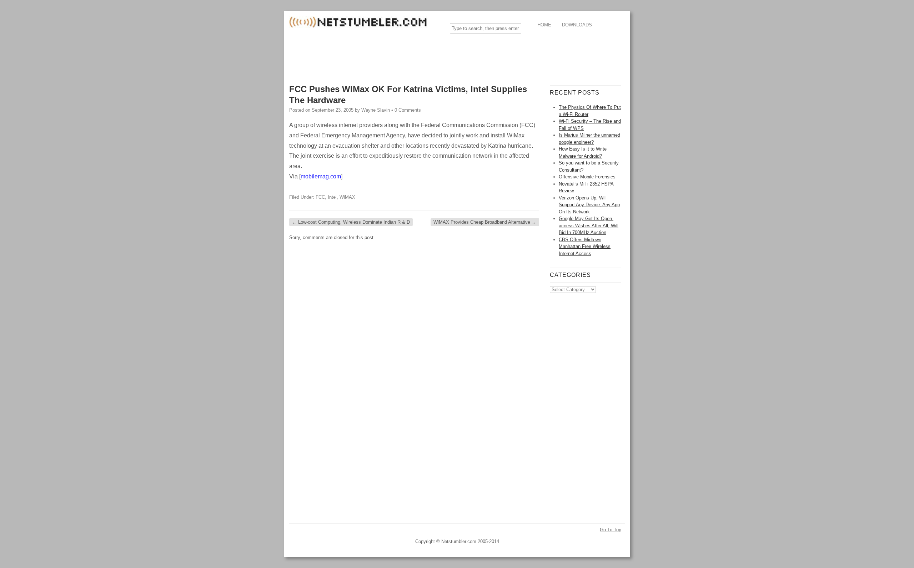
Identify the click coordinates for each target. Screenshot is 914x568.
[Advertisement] (419, 55)
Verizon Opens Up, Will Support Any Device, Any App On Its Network (589, 204)
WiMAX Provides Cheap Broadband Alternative (484, 222)
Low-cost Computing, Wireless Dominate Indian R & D (351, 222)
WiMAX (347, 197)
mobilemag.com (321, 176)
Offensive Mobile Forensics (587, 176)
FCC (320, 197)
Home (544, 24)
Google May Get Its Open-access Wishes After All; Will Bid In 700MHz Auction (588, 225)
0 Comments (408, 110)
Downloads (577, 24)
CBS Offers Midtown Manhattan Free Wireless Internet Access (585, 246)
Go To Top (610, 529)
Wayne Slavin (375, 110)
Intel (332, 197)
